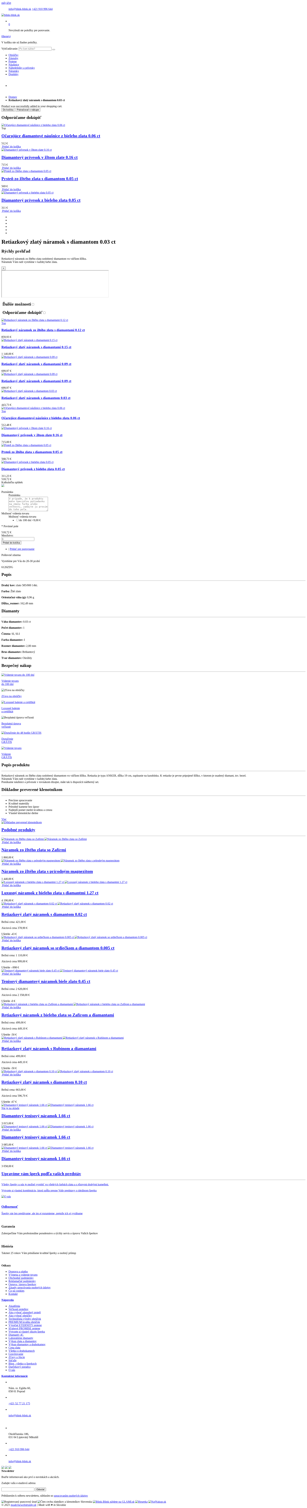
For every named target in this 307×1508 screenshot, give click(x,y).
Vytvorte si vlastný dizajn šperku (27, 1331)
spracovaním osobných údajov (71, 1495)
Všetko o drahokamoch (22, 1350)
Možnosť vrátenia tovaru (15, 513)
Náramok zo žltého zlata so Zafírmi (33, 849)
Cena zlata (14, 1347)
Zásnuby (13, 58)
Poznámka (7, 491)
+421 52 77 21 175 (19, 1403)
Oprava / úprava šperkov (22, 1284)
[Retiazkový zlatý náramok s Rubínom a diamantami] (62, 1037)
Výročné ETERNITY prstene (25, 1325)
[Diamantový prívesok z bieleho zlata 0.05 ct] (27, 192)
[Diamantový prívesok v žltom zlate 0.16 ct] (26, 149)
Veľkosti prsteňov (18, 1309)
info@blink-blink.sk (20, 8)
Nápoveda (7, 1299)
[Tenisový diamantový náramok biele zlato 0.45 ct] (59, 970)
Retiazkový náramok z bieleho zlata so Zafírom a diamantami (57, 1015)
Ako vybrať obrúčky (20, 1315)
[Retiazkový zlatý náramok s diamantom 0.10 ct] (57, 1071)
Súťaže (13, 1360)
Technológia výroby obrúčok (25, 1318)
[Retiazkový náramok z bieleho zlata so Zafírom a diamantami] (73, 1004)
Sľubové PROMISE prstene (24, 1328)
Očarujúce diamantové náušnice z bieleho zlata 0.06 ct (50, 135)
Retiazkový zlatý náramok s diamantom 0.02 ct (44, 914)
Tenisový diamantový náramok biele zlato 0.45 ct (45, 981)
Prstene (13, 61)
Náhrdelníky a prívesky (22, 67)
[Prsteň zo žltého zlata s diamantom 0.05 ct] (26, 171)
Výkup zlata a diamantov (23, 1341)
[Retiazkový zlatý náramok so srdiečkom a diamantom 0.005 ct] (74, 937)
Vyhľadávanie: (9, 48)
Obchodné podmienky (21, 1277)
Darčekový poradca (20, 1366)
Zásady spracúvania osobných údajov (30, 1287)
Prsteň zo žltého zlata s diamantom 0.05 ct (39, 178)
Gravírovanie (16, 1353)
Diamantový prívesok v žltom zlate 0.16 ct (39, 157)
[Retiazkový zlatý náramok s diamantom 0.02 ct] (57, 903)
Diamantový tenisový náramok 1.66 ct (35, 1115)
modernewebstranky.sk (23, 1504)
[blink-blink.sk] (10, 15)
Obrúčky (13, 55)
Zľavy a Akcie (17, 1357)
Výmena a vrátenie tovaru (23, 1274)
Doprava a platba (18, 1271)
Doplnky (13, 74)
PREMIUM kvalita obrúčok (24, 1321)
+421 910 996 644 (42, 8)
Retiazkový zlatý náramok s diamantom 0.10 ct (44, 1082)
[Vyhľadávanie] (53, 49)
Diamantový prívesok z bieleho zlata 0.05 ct (40, 200)
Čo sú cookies (16, 1290)
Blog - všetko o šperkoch (23, 1363)
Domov (13, 96)
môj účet (6, 2)
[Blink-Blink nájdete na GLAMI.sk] (113, 1501)
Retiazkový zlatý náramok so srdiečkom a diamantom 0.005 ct (57, 948)
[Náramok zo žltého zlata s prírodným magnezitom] (60, 860)
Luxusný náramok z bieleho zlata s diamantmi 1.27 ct (49, 893)
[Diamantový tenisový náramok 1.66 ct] (47, 1104)
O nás (12, 1369)
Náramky (14, 71)
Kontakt (13, 1293)
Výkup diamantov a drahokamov (27, 1344)
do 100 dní (30, 520)
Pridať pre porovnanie (22, 548)
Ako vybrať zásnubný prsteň (25, 1312)
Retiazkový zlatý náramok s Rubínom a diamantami (48, 1048)
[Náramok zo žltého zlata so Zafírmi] (44, 839)
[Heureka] (141, 1501)
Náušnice (14, 64)
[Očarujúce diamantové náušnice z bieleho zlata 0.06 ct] (33, 125)
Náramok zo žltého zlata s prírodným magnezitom (47, 871)
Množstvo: (7, 535)
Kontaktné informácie (14, 1376)
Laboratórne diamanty (21, 1337)
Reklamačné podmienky (22, 1281)
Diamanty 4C (16, 1334)
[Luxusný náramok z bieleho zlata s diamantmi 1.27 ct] (64, 882)
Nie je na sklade (10, 1108)
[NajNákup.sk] (157, 1501)
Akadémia (14, 1306)
